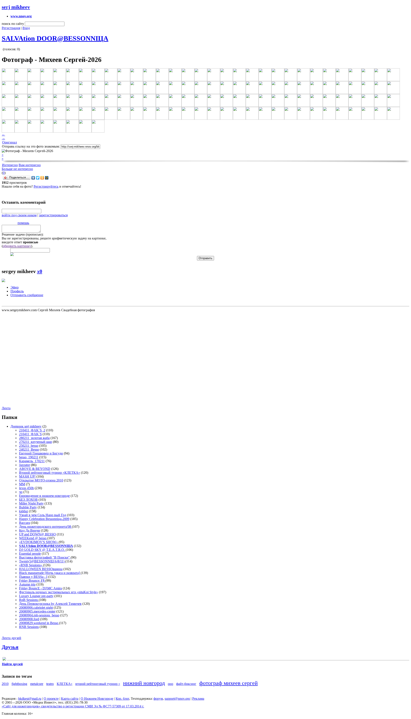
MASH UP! (27, 476)
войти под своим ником (19, 215)
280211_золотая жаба (34, 438)
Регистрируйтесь (46, 186)
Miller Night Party (31, 503)
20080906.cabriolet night (36, 607)
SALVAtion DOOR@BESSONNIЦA (55, 38)
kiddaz (23, 511)
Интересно (10, 165)
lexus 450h (26, 488)
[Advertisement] (27, 359)
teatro (50, 684)
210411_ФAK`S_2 (32, 430)
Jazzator (24, 465)
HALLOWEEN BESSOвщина (41, 569)
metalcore (36, 684)
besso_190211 (28, 457)
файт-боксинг (186, 684)
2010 (5, 684)
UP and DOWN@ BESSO (37, 534)
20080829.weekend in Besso (39, 623)
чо (20, 492)
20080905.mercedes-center (37, 611)
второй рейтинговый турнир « (97, 684)
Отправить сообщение (26, 295)
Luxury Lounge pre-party (36, 596)
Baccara (24, 523)
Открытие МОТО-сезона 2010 (41, 480)
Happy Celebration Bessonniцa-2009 (44, 519)
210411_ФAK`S (30, 434)
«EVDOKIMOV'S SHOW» (39, 542)
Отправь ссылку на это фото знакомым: (31, 146)
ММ (22, 484)
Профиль (17, 291)
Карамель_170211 (32, 461)
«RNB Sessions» (31, 565)
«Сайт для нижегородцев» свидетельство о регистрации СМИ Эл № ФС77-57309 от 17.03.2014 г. (73, 706)
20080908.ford (29, 619)
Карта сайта (69, 698)
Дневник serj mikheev (26, 426)
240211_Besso (29, 449)
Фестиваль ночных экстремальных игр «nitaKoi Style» (58, 592)
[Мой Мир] (47, 178)
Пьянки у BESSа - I (33, 576)
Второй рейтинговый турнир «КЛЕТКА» (49, 472)
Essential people (30, 553)
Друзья (10, 647)
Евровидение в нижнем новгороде (44, 496)
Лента (6, 408)
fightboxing (19, 684)
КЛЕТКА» (64, 684)
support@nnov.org (177, 698)
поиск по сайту (13, 23)
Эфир (14, 287)
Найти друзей (12, 664)
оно (170, 684)
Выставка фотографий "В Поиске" (45, 557)
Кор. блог (122, 698)
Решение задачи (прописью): (22, 234)
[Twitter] (38, 178)
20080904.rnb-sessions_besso (39, 615)
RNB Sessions (29, 627)
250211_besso (28, 445)
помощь (23, 223)
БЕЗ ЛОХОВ (28, 499)
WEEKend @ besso (33, 538)
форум (158, 698)
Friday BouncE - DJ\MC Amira (40, 588)
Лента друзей (11, 638)
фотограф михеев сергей (228, 683)
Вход (26, 28)
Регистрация (11, 28)
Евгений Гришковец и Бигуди (41, 453)
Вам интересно (30, 165)
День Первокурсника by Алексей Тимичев (50, 603)
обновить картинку (17, 246)
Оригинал (9, 142)
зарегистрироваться (53, 215)
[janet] (4, 659)
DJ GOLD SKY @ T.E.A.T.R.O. (42, 550)
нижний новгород (144, 683)
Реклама (198, 698)
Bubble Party (28, 507)
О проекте (51, 698)
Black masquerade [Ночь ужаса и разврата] (50, 573)
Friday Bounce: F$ (32, 580)
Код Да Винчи (29, 530)
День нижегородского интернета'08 (45, 526)
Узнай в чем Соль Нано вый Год (42, 515)
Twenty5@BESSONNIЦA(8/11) (42, 561)
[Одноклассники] (42, 178)
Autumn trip (27, 584)
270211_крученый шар (35, 442)
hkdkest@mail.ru (29, 698)
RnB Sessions (29, 600)
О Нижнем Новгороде (97, 698)
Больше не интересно (17, 169)
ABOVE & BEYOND (34, 469)
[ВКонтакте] (33, 178)
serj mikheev (16, 7)
